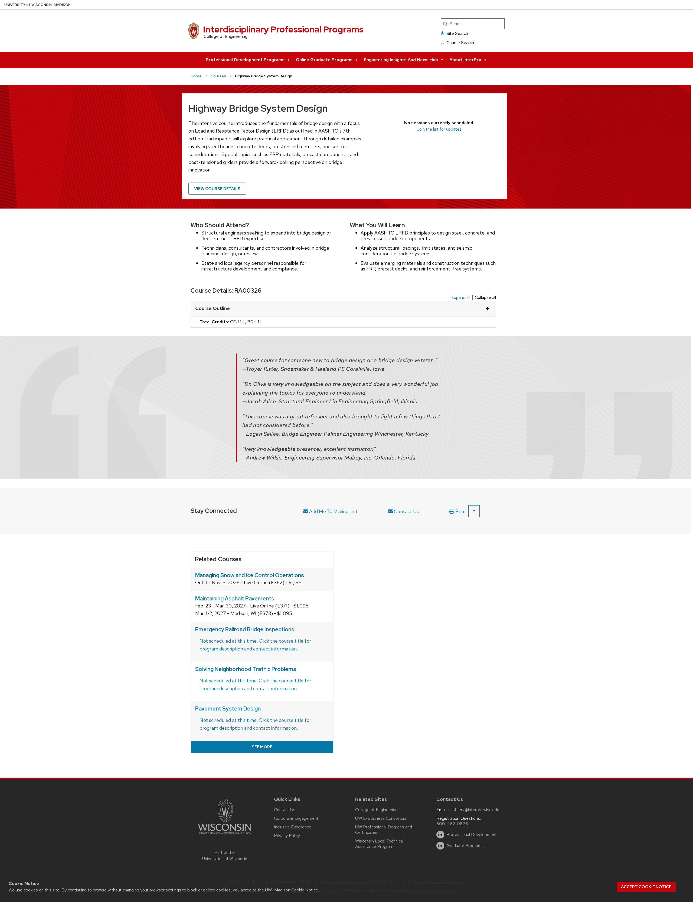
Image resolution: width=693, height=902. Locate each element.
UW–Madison (37, 4)
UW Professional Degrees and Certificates (383, 829)
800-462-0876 (452, 824)
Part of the (224, 855)
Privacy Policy (287, 835)
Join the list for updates (439, 129)
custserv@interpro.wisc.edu (473, 809)
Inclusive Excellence (292, 827)
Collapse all (485, 297)
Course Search (460, 42)
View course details (217, 188)
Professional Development (471, 834)
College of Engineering (376, 809)
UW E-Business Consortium (381, 818)
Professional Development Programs (245, 59)
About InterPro (465, 59)
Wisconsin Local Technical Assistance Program (379, 843)
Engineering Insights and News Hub (401, 59)
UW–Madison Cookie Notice (291, 890)
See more (262, 747)
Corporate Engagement (296, 818)
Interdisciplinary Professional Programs (283, 29)
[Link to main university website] (225, 835)
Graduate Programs (465, 845)
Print (460, 511)
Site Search (457, 33)
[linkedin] (440, 835)
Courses (218, 76)
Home (196, 76)
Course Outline (212, 308)
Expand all (460, 297)
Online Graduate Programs (324, 59)
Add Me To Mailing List (333, 511)
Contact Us (406, 511)
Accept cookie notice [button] (646, 887)
